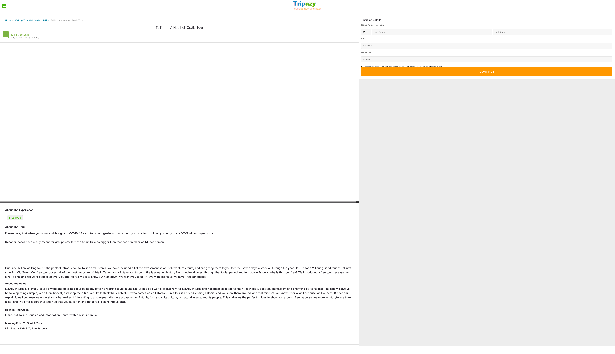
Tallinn (46, 20)
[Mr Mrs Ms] (366, 32)
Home (8, 20)
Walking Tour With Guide (27, 20)
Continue (486, 71)
